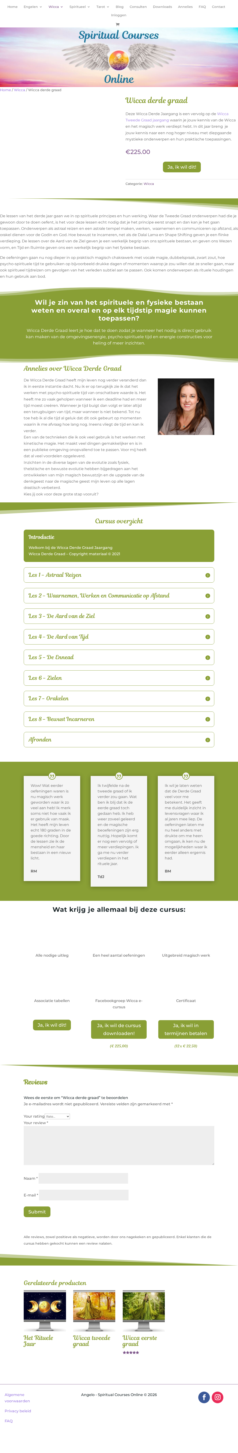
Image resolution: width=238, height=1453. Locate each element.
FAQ (202, 7)
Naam (31, 1178)
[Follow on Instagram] (217, 1397)
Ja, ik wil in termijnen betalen (186, 1029)
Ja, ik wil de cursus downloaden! (119, 1029)
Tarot (100, 7)
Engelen (31, 7)
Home (12, 7)
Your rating (34, 1116)
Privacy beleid (18, 1411)
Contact (218, 7)
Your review (36, 1123)
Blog (120, 7)
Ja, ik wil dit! (182, 167)
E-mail (31, 1195)
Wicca (54, 7)
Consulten (138, 7)
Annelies (185, 7)
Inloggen (118, 15)
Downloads (162, 7)
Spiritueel (77, 7)
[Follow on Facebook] (204, 1397)
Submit (37, 1212)
